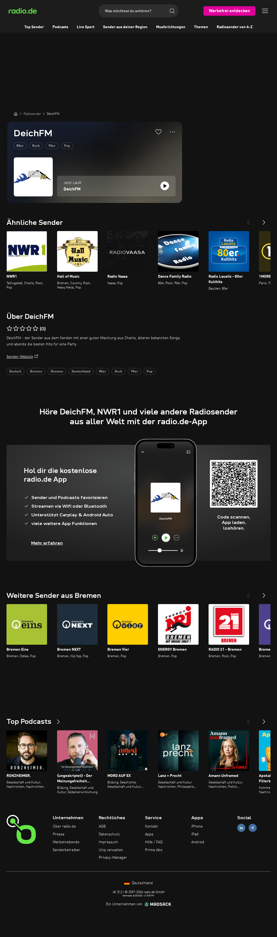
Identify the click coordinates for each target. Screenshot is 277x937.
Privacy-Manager (113, 858)
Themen (201, 27)
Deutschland (81, 371)
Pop (67, 146)
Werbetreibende (66, 842)
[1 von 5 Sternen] (9, 328)
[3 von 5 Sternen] (22, 328)
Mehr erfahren (47, 543)
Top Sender (34, 27)
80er (20, 146)
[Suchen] (172, 11)
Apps (149, 834)
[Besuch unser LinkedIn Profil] (241, 828)
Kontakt (151, 826)
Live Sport (85, 27)
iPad (195, 834)
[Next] (264, 220)
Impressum (108, 842)
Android (197, 842)
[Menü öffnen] (265, 11)
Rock (36, 146)
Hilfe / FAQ (154, 842)
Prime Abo (153, 850)
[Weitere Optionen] (172, 132)
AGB (102, 826)
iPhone (197, 826)
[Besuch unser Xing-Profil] (252, 828)
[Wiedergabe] (164, 185)
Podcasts (60, 27)
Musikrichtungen (170, 27)
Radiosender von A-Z (235, 27)
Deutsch (15, 371)
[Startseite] (16, 114)
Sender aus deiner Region (125, 27)
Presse (58, 834)
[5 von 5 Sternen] (35, 328)
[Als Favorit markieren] (158, 131)
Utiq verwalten (111, 850)
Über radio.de (64, 826)
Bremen (36, 371)
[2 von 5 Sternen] (16, 328)
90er (51, 146)
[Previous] (248, 220)
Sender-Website (19, 357)
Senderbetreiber (66, 850)
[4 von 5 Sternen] (29, 328)
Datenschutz (109, 834)
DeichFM (72, 189)
